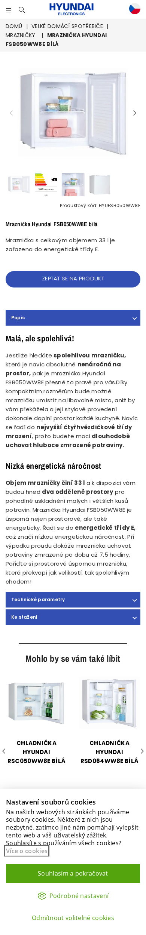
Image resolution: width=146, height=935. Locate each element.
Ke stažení (24, 617)
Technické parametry (38, 599)
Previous (11, 113)
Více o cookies (27, 851)
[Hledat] (21, 9)
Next (134, 113)
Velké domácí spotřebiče (67, 26)
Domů (14, 26)
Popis (18, 317)
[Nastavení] (132, 9)
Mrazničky (21, 35)
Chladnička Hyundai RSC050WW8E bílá (36, 752)
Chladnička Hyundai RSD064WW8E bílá (109, 752)
